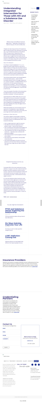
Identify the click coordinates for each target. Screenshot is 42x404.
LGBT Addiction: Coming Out (12, 236)
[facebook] (32, 365)
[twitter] (36, 365)
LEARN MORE (34, 266)
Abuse (11, 23)
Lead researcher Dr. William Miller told (15, 96)
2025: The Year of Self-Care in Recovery (35, 23)
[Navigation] (38, 2)
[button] (37, 8)
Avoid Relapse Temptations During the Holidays (34, 17)
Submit (6, 347)
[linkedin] (39, 365)
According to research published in (14, 64)
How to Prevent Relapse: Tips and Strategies (35, 42)
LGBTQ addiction (18, 23)
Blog (14, 23)
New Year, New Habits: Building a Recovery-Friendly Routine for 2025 (35, 29)
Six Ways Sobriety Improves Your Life (13, 224)
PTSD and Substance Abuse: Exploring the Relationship (14, 210)
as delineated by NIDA (18, 119)
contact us (23, 191)
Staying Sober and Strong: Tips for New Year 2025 (34, 36)
